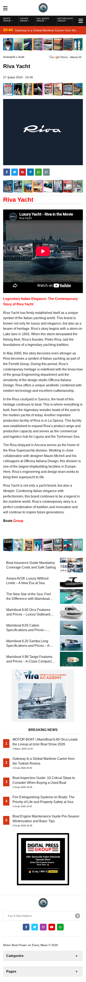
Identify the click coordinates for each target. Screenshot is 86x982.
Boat (21, 56)
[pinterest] (30, 172)
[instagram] (43, 927)
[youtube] (51, 927)
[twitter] (14, 172)
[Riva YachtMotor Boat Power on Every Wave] (43, 7)
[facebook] (6, 172)
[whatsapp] (60, 927)
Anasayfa (9, 56)
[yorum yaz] (46, 172)
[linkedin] (22, 172)
